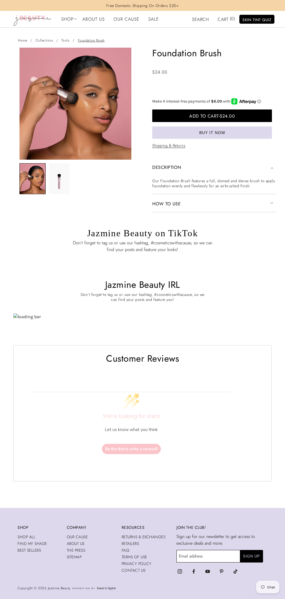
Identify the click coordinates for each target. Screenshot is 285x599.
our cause (77, 537)
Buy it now (212, 132)
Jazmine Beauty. (60, 588)
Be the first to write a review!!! (131, 449)
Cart (226, 19)
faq (125, 550)
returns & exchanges (144, 537)
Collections (44, 40)
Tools (66, 40)
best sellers (29, 550)
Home (22, 40)
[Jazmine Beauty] (32, 19)
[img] (179, 571)
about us (76, 543)
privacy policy (137, 563)
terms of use (134, 557)
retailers (130, 543)
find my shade (32, 543)
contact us (134, 570)
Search (200, 19)
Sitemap (74, 557)
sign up (251, 556)
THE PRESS (76, 550)
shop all (26, 537)
